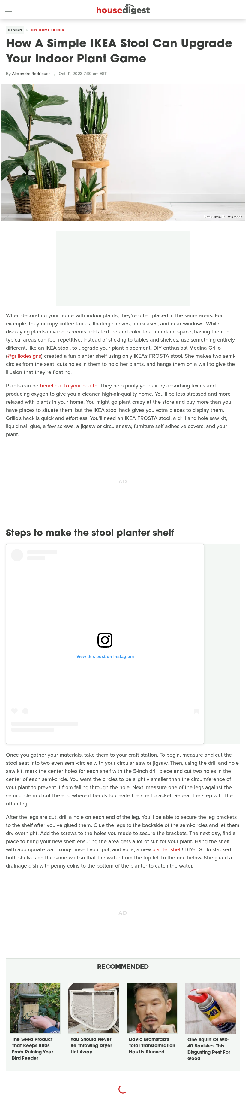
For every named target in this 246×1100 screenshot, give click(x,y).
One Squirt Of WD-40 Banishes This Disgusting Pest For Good (209, 1049)
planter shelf (167, 849)
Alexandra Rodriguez (31, 74)
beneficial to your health (69, 386)
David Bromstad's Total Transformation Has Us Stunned (152, 1046)
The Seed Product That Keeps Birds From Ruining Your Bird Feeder (32, 1049)
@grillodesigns (24, 356)
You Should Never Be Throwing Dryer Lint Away (91, 1046)
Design (15, 30)
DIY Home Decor (47, 30)
